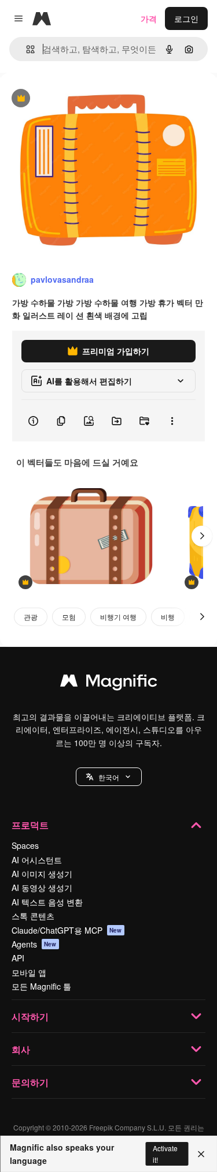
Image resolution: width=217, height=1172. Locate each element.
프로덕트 (30, 825)
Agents (34, 944)
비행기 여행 (118, 616)
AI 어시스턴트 (37, 860)
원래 (66, 99)
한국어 (108, 777)
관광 (31, 616)
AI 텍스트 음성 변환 (47, 902)
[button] (109, 776)
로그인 (186, 18)
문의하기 (30, 1082)
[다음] (202, 536)
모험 (69, 616)
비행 (168, 616)
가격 (149, 18)
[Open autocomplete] (26, 49)
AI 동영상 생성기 (42, 887)
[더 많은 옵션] (171, 420)
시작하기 (30, 1016)
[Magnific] (108, 683)
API (18, 958)
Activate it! (165, 1153)
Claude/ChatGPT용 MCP (67, 930)
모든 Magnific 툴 (41, 986)
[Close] (201, 1154)
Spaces (25, 845)
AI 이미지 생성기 (42, 873)
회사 (21, 1049)
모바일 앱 (29, 972)
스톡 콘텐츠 (33, 916)
